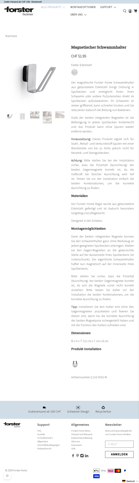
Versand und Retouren (81, 434)
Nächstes (11, 36)
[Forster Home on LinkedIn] (86, 456)
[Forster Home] (19, 11)
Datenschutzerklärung (81, 437)
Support (106, 7)
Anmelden (119, 454)
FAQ (39, 430)
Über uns (77, 14)
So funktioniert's (45, 437)
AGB (73, 448)
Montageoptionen (83, 7)
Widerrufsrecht (44, 448)
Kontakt (41, 434)
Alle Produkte (51, 7)
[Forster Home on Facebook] (73, 456)
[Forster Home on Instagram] (82, 456)
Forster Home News (80, 430)
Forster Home (20, 470)
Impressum (76, 445)
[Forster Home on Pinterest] (78, 456)
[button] (130, 481)
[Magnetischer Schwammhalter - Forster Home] (36, 76)
